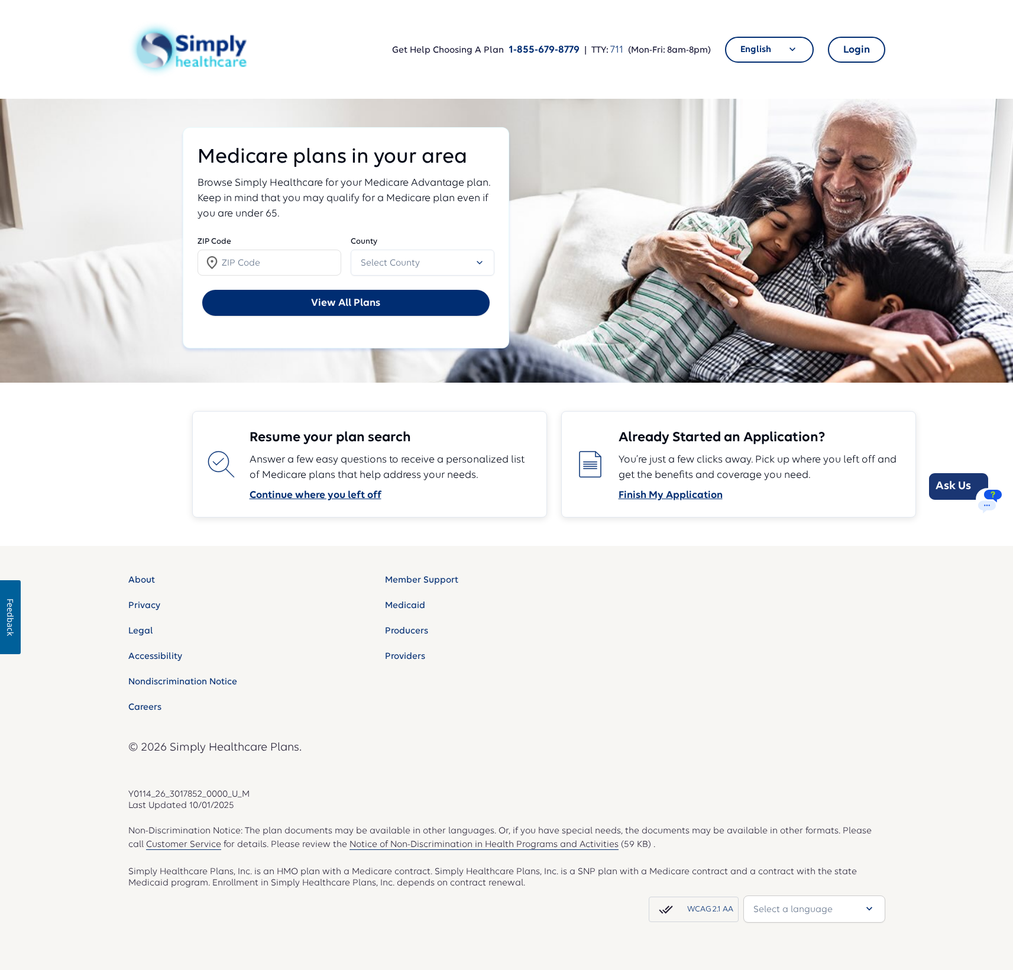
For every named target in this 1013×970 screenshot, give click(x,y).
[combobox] (769, 50)
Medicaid (405, 605)
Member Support (421, 579)
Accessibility (155, 656)
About (141, 579)
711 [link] (616, 49)
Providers (405, 656)
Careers (144, 706)
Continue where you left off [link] (315, 494)
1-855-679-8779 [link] (544, 49)
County (364, 241)
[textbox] (269, 263)
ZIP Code (214, 241)
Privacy (144, 605)
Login (856, 49)
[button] (187, 49)
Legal (140, 630)
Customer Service (183, 844)
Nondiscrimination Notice (182, 681)
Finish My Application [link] (671, 494)
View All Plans (345, 302)
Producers (406, 630)
